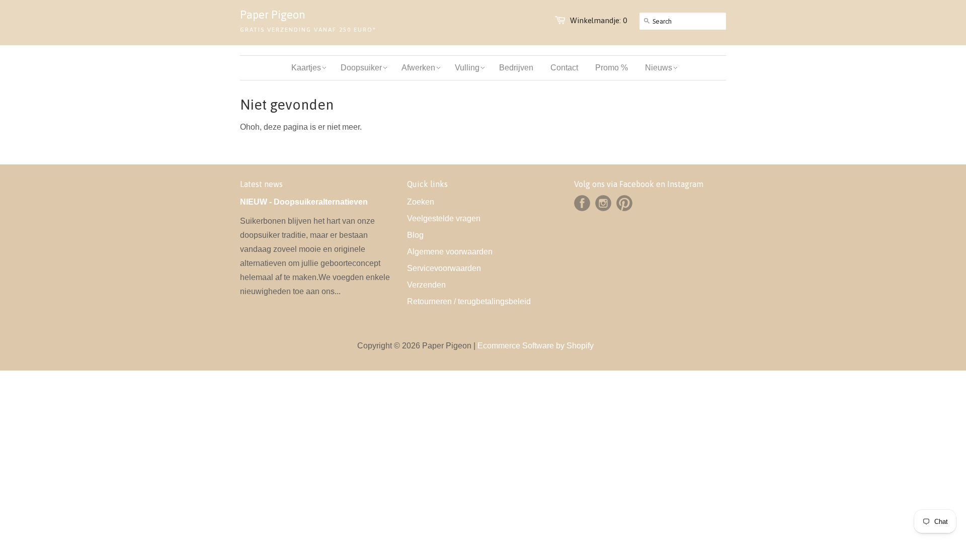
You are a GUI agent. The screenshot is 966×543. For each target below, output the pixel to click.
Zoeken (420, 202)
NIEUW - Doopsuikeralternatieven (304, 202)
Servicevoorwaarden (444, 268)
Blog (415, 235)
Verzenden (426, 285)
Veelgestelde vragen (443, 218)
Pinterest (624, 203)
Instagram (603, 203)
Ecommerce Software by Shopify (535, 345)
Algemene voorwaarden (450, 251)
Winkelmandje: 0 (598, 20)
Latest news (261, 184)
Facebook (582, 203)
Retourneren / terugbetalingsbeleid (469, 301)
